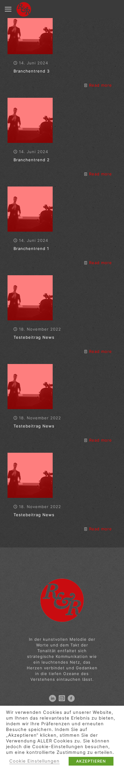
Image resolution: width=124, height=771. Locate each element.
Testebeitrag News (34, 337)
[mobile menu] (8, 9)
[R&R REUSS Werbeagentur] (23, 9)
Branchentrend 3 (32, 71)
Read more (100, 85)
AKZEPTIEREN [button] (91, 761)
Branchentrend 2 (32, 159)
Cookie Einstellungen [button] (34, 761)
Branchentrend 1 (31, 248)
